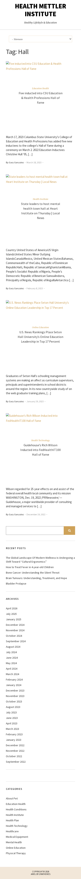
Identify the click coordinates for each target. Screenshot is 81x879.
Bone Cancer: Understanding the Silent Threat (32, 572)
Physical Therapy (16, 853)
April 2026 (11, 608)
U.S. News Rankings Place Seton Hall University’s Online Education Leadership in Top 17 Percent (40, 336)
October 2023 (14, 701)
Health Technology (40, 440)
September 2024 (16, 641)
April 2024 (11, 668)
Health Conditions (16, 809)
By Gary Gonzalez (15, 162)
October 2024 (14, 635)
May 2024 (11, 663)
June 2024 (12, 657)
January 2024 (13, 685)
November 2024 (15, 630)
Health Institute (40, 199)
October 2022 (14, 756)
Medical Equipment (17, 837)
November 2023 (15, 696)
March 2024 (12, 674)
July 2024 (11, 652)
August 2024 (13, 646)
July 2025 (11, 614)
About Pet (12, 798)
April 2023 (11, 723)
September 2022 (16, 761)
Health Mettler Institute (40, 10)
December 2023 (15, 690)
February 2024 (14, 679)
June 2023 (12, 718)
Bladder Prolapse (16, 583)
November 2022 (15, 750)
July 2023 (11, 712)
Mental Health (14, 842)
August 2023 (13, 707)
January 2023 (13, 740)
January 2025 (13, 619)
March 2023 (12, 729)
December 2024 (15, 625)
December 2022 (15, 745)
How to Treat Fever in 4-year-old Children (30, 567)
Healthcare (12, 831)
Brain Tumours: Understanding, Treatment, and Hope (36, 578)
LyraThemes (44, 874)
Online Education (40, 327)
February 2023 (14, 734)
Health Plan (12, 820)
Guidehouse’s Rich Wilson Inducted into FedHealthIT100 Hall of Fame (40, 449)
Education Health (40, 88)
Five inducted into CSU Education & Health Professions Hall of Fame (41, 97)
